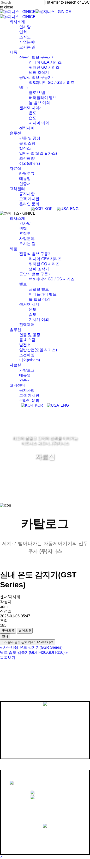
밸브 (23, 284)
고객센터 (17, 385)
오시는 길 (27, 244)
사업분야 (27, 239)
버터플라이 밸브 (43, 294)
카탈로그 (27, 370)
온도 (32, 309)
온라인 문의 (29, 400)
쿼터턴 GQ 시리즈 (44, 264)
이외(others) (29, 360)
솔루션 (15, 330)
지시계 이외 (39, 319)
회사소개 (17, 218)
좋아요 (8, 630)
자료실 (15, 365)
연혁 (23, 228)
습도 (32, 314)
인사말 (25, 223)
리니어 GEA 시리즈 (45, 259)
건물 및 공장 (29, 335)
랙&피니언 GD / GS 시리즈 (51, 279)
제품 (13, 249)
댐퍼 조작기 (39, 269)
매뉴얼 (25, 375)
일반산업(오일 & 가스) (38, 350)
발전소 (25, 345)
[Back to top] (1, 857)
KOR (48, 209)
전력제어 (27, 325)
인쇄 (5, 636)
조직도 (25, 233)
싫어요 (25, 630)
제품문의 (50, 832)
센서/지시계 (29, 304)
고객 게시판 (29, 395)
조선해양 (27, 355)
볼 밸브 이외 (39, 299)
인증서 (25, 380)
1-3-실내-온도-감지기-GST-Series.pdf (27, 642)
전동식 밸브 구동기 (35, 254)
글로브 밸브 (39, 289)
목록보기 (7, 657)
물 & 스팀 (27, 340)
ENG (73, 209)
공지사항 (27, 390)
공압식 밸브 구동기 (35, 274)
